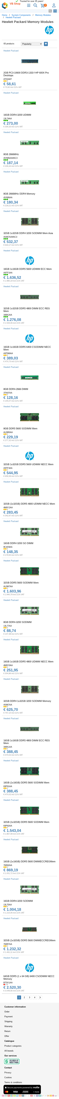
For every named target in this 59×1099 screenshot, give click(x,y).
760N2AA (7, 865)
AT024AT (7, 79)
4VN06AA (7, 197)
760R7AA (7, 944)
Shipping (8, 1021)
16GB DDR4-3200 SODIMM (18, 901)
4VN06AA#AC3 (10, 158)
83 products (9, 43)
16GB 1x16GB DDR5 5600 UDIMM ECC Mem (27, 269)
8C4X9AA (7, 547)
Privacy (7, 1072)
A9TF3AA (7, 468)
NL (50, 11)
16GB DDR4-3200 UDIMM (17, 114)
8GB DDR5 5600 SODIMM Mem (20, 428)
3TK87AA (7, 393)
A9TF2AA (7, 273)
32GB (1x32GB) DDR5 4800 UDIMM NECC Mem (29, 503)
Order (6, 1011)
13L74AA (7, 118)
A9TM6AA (8, 353)
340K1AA (7, 747)
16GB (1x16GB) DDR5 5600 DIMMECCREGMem (29, 861)
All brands (9, 1051)
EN (55, 11)
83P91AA (7, 786)
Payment (8, 1016)
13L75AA (7, 904)
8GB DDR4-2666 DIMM (15, 389)
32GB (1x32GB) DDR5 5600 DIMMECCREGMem (29, 940)
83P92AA (7, 826)
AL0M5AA (8, 432)
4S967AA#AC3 (10, 237)
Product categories (13, 1046)
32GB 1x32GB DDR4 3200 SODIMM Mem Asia (28, 233)
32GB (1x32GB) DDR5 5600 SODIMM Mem (26, 822)
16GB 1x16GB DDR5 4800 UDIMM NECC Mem (28, 661)
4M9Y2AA (8, 507)
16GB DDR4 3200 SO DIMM (18, 543)
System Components (21, 15)
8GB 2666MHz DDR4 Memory (19, 193)
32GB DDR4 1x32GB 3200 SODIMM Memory (27, 701)
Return (7, 1031)
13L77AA (7, 626)
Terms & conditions (13, 1082)
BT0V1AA (8, 982)
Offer (6, 1036)
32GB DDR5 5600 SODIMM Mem (21, 582)
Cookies (8, 1077)
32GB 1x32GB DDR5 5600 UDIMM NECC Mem (28, 464)
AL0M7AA (8, 586)
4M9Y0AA (8, 665)
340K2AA (7, 315)
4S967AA (7, 705)
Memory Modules (43, 15)
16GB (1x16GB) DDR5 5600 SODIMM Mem (26, 782)
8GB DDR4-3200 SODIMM (17, 622)
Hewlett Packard (13, 17)
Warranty (8, 1026)
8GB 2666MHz (11, 154)
